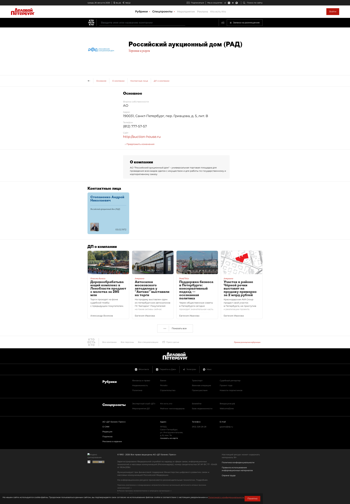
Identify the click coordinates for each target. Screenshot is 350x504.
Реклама (202, 11)
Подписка (107, 436)
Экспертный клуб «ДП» (143, 403)
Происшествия (199, 390)
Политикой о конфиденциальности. (226, 497)
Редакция (107, 431)
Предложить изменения (140, 144)
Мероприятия (186, 11)
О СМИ (105, 426)
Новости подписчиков (231, 390)
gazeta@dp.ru (226, 426)
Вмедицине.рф (227, 403)
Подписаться (197, 3)
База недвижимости (202, 408)
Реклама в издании (112, 441)
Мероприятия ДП (141, 408)
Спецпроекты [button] (162, 11)
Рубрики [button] (142, 11)
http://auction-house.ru (142, 137)
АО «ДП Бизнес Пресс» (114, 422)
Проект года (226, 385)
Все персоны (127, 342)
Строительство (167, 390)
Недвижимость (140, 385)
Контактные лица (139, 81)
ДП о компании (161, 81)
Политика (137, 390)
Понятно (252, 498)
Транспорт (197, 380)
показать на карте (169, 438)
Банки (163, 380)
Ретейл (163, 385)
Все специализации (148, 342)
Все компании (109, 342)
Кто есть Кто (218, 11)
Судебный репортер (230, 380)
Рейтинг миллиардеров (172, 408)
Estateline (196, 403)
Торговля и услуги (139, 50)
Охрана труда (228, 475)
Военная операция (201, 385)
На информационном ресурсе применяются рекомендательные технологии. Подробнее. (162, 480)
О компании (118, 81)
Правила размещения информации (247, 342)
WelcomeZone (227, 408)
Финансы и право (141, 380)
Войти (332, 11)
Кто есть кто (166, 403)
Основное (101, 81)
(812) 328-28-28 (199, 426)
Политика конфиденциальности (238, 462)
